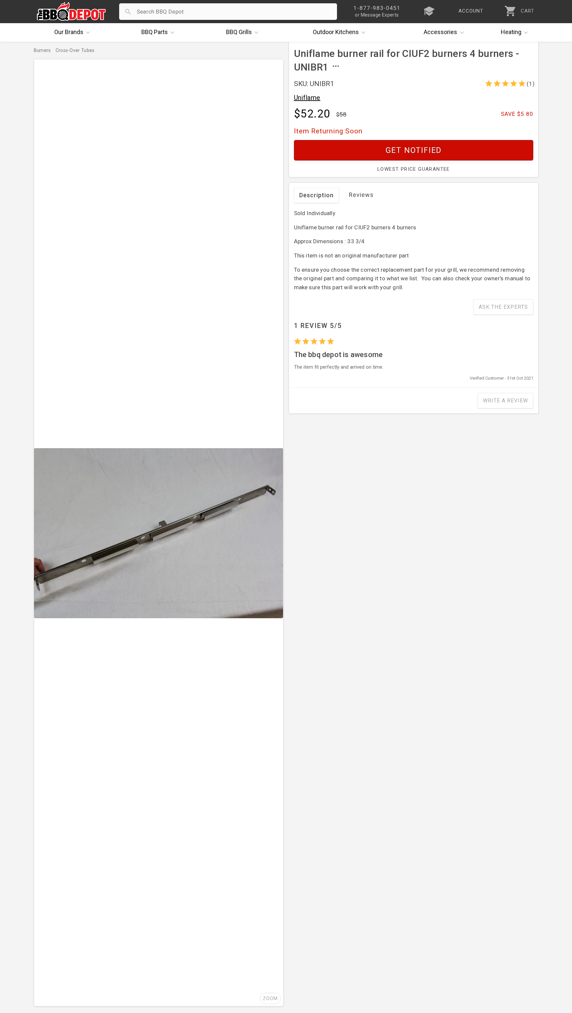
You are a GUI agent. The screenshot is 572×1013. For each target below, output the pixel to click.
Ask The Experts (503, 307)
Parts (154, 31)
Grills (239, 31)
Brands (68, 31)
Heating (511, 31)
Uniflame (307, 98)
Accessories (440, 31)
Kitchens (336, 31)
